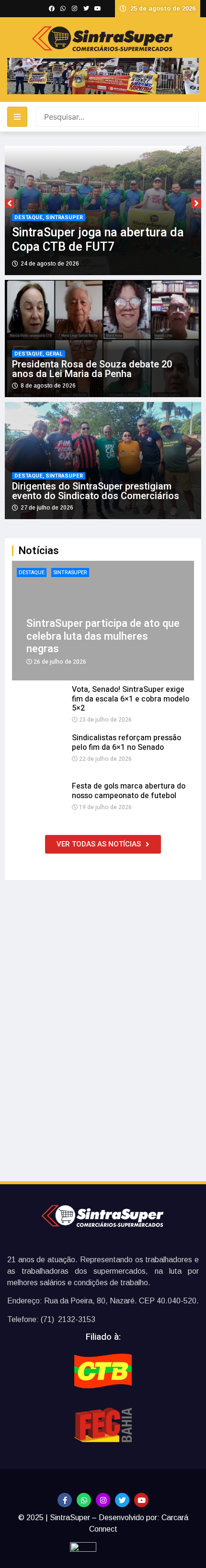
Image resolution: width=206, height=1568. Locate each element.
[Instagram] (103, 1500)
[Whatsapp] (84, 1500)
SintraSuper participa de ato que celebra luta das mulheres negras (103, 636)
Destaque (32, 572)
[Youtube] (141, 1500)
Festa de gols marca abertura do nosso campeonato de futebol (128, 791)
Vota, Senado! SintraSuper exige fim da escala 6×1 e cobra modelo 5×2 (130, 699)
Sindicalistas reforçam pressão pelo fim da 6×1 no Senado (126, 743)
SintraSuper (70, 572)
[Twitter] (122, 1500)
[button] (9, 203)
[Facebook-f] (64, 1500)
